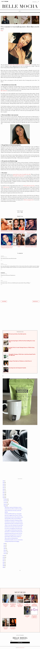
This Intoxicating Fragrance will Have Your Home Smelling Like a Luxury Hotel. (22, 341)
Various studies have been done (29, 185)
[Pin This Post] (20, 212)
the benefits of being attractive (19, 175)
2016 (3, 495)
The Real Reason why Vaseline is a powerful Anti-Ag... (14, 521)
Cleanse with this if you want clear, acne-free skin (13, 510)
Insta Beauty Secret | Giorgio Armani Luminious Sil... (13, 526)
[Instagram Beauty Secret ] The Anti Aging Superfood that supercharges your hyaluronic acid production (19, 231)
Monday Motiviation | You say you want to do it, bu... (13, 533)
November (5, 500)
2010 (3, 562)
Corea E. (2, 263)
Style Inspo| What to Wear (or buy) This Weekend (13, 518)
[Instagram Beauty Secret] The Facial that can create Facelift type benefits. (7, 231)
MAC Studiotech (4, 90)
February (5, 551)
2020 (3, 489)
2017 (3, 494)
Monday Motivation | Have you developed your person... (14, 523)
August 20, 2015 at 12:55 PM (4, 281)
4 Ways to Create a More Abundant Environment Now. (14, 525)
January (5, 553)
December (5, 499)
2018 (3, 492)
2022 (3, 485)
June (4, 545)
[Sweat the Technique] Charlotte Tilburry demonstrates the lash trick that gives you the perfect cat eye (7, 246)
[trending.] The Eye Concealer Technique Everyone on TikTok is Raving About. (21, 348)
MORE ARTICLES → (35, 301)
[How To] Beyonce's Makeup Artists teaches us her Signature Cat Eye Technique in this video (31, 231)
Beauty (2, 30)
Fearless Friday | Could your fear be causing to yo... (13, 536)
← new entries (4, 301)
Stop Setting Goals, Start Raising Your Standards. (17, 367)
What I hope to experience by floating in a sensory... (13, 507)
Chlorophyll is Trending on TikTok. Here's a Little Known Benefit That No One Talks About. (22, 355)
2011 (3, 560)
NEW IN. (6, 512)
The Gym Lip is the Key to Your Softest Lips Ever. (17, 333)
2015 (3, 497)
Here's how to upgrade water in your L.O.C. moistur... (13, 515)
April (5, 548)
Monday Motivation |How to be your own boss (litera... (14, 539)
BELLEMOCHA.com (21, 647)
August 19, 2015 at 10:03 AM (4, 264)
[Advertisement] (20, 316)
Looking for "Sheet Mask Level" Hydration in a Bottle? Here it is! (20, 361)
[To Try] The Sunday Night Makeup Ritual (19, 246)
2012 (3, 559)
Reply (1, 284)
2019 (3, 490)
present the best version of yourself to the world (21, 174)
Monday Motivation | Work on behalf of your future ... (14, 508)
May (4, 546)
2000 (3, 567)
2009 (3, 564)
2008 (3, 565)
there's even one (6, 187)
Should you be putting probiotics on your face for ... (13, 534)
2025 (3, 480)
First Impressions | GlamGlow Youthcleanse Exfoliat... (14, 520)
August (5, 505)
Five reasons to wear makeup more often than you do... (14, 528)
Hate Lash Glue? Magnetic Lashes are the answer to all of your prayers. (31, 246)
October (5, 502)
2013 (3, 557)
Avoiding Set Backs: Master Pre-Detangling (12, 541)
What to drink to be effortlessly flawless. (11, 538)
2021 (3, 487)
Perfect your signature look (28, 199)
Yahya (2, 280)
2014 (3, 555)
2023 (3, 484)
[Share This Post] (19, 212)
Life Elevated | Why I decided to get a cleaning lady (13, 513)
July (4, 543)
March (5, 550)
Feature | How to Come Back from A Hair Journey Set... (14, 531)
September (5, 504)
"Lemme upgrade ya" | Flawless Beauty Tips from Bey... (13, 530)
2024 (3, 482)
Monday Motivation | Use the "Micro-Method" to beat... (14, 517)
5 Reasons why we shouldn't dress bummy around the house (20, 64)
